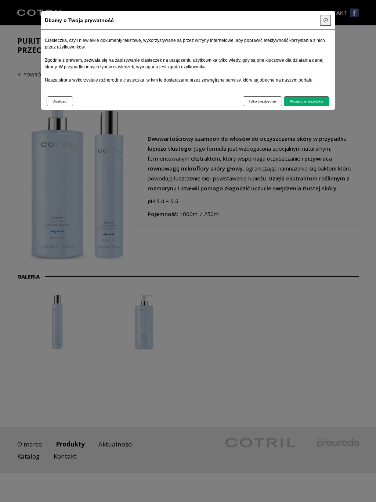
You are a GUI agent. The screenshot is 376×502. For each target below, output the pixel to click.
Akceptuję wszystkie (306, 101)
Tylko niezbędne (262, 101)
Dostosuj (60, 101)
